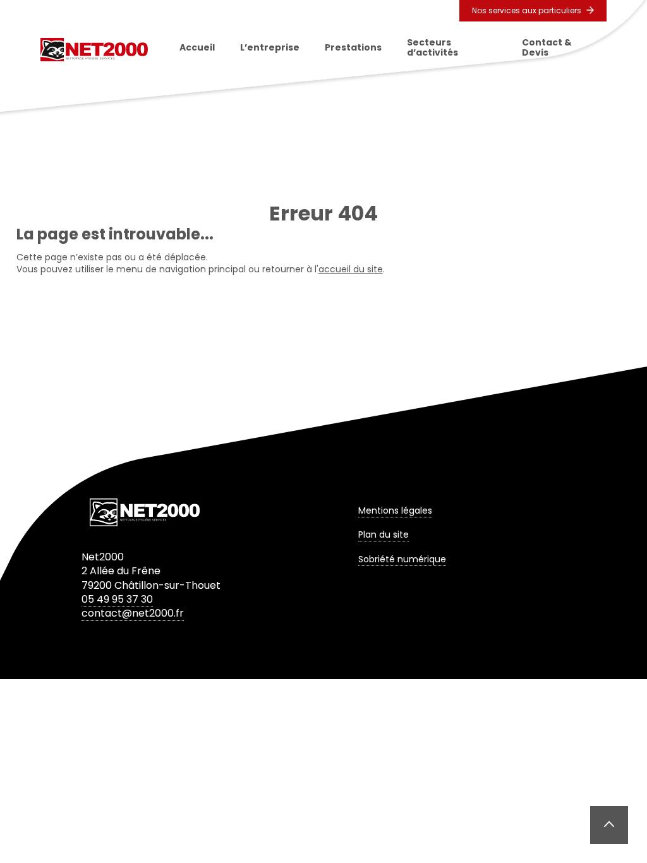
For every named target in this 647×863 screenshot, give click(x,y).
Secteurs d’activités (432, 47)
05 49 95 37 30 (117, 599)
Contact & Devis (547, 47)
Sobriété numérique (402, 559)
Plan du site (383, 534)
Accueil (197, 47)
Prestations (353, 47)
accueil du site (350, 269)
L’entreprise (269, 47)
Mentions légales (395, 510)
